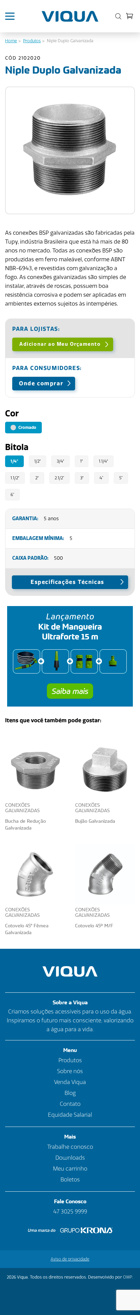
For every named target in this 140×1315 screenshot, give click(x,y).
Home (11, 40)
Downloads (70, 1158)
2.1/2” (59, 478)
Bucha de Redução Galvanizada (25, 824)
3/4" (60, 461)
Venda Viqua (70, 1082)
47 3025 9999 (70, 1211)
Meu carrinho (129, 16)
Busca (116, 16)
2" (37, 478)
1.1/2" (15, 478)
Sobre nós (70, 1071)
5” (121, 478)
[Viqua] (70, 16)
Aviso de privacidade (70, 1259)
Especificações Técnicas (67, 582)
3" (82, 478)
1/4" (14, 461)
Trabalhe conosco (70, 1147)
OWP (127, 1277)
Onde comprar (41, 383)
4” (101, 478)
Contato (70, 1104)
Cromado (26, 427)
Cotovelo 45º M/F (94, 925)
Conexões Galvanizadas (22, 808)
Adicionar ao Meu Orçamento (60, 344)
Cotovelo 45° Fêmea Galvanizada (27, 928)
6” (12, 494)
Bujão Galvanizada (95, 821)
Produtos (32, 40)
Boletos (70, 1179)
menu (13, 16)
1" (81, 461)
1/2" (37, 461)
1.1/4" (103, 461)
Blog (70, 1093)
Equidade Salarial (70, 1115)
